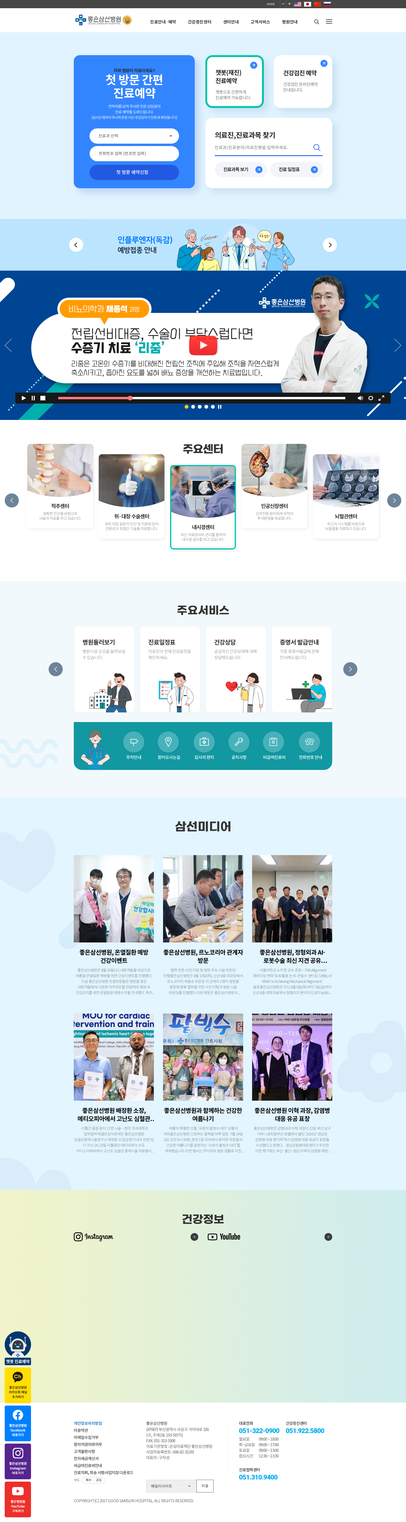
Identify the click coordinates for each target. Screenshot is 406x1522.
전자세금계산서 (86, 1459)
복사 (88, 1480)
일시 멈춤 (220, 407)
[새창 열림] (203, 245)
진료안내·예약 (163, 22)
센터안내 (231, 22)
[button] (186, 407)
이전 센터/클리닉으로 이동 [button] (12, 500)
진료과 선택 (108, 136)
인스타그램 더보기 (194, 1237)
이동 (205, 1486)
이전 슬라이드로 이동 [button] (8, 345)
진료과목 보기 (235, 170)
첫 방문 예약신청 (132, 172)
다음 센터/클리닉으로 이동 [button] (394, 500)
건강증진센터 (199, 22)
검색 (317, 147)
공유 (99, 1480)
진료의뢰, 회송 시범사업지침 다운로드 (103, 1473)
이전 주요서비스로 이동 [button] (56, 669)
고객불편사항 (84, 1451)
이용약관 (81, 1430)
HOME (271, 4)
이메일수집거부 (86, 1437)
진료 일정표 (289, 170)
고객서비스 (260, 22)
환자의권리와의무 (88, 1444)
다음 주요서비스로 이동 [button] (350, 669)
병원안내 (290, 22)
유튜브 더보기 (328, 1237)
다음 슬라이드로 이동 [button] (397, 345)
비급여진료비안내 (88, 1466)
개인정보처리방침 (88, 1423)
